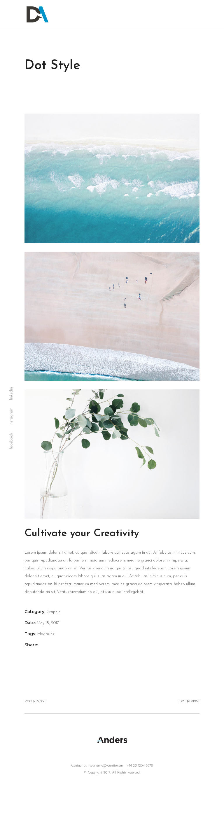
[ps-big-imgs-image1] (112, 454)
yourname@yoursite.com (106, 765)
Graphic (53, 612)
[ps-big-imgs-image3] (112, 316)
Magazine (46, 634)
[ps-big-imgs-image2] (112, 178)
